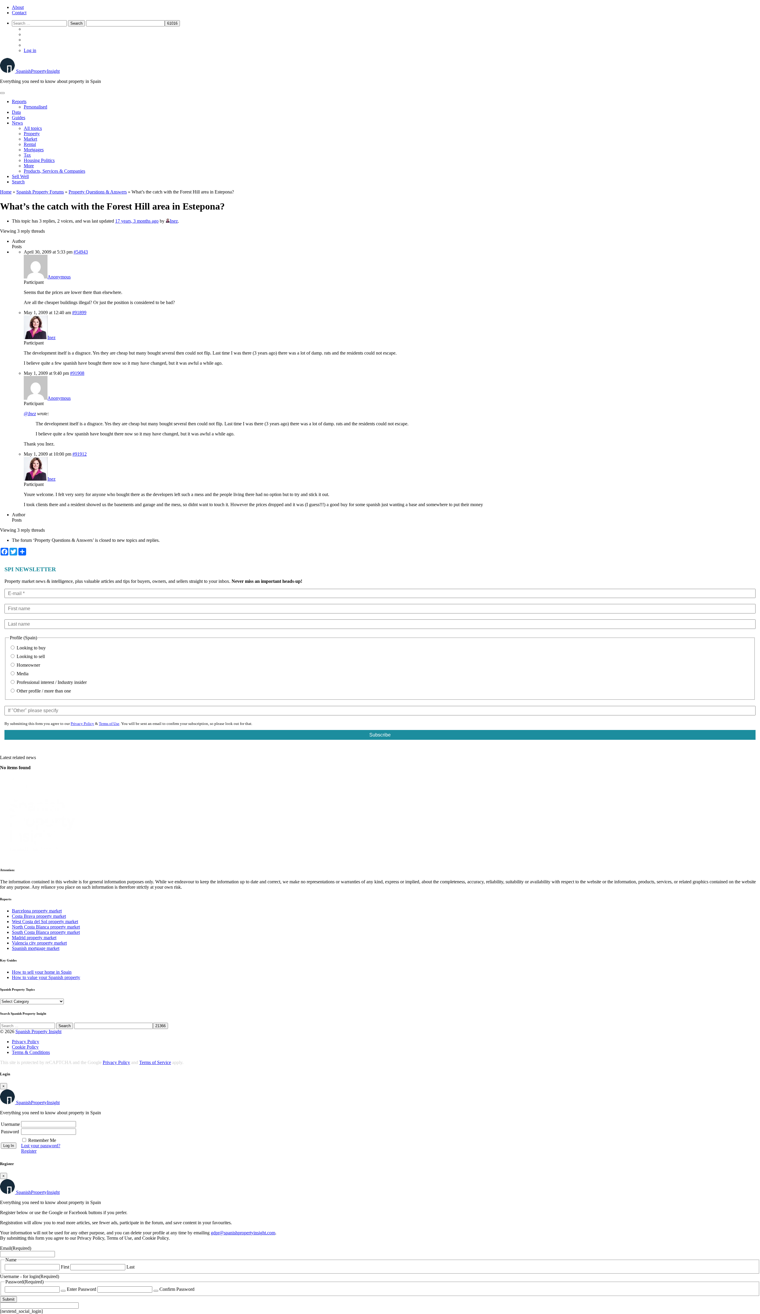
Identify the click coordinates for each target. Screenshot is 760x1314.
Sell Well (20, 176)
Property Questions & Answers (98, 191)
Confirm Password (176, 1289)
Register (29, 1151)
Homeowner (27, 665)
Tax (27, 155)
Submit (8, 1299)
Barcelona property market (37, 910)
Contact (19, 12)
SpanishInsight (38, 71)
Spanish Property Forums (40, 191)
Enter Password (81, 1289)
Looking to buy (30, 647)
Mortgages (34, 149)
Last (130, 1266)
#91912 (79, 454)
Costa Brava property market (39, 916)
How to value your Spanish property (46, 977)
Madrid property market (34, 937)
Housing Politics (39, 160)
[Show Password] (63, 1291)
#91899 (79, 312)
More (29, 165)
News (17, 122)
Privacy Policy (82, 723)
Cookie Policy (25, 1046)
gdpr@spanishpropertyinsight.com (243, 1232)
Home (6, 191)
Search (18, 181)
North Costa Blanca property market (46, 926)
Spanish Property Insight (38, 1031)
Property (32, 133)
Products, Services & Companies (54, 171)
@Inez (30, 413)
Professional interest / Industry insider (51, 682)
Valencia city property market (39, 942)
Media (21, 673)
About (18, 7)
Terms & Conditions (31, 1052)
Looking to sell (30, 656)
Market (30, 138)
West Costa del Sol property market (45, 921)
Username (10, 1124)
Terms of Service (155, 1062)
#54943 (81, 251)
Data (16, 112)
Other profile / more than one (43, 690)
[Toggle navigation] (2, 93)
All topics (33, 128)
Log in (30, 50)
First (65, 1266)
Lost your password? (40, 1145)
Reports (19, 101)
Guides (18, 117)
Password (10, 1131)
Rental (30, 144)
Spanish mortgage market (35, 948)
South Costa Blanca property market (46, 932)
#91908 (77, 373)
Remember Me (42, 1140)
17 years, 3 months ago (137, 221)
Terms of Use (109, 723)
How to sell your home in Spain (42, 972)
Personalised (35, 106)
